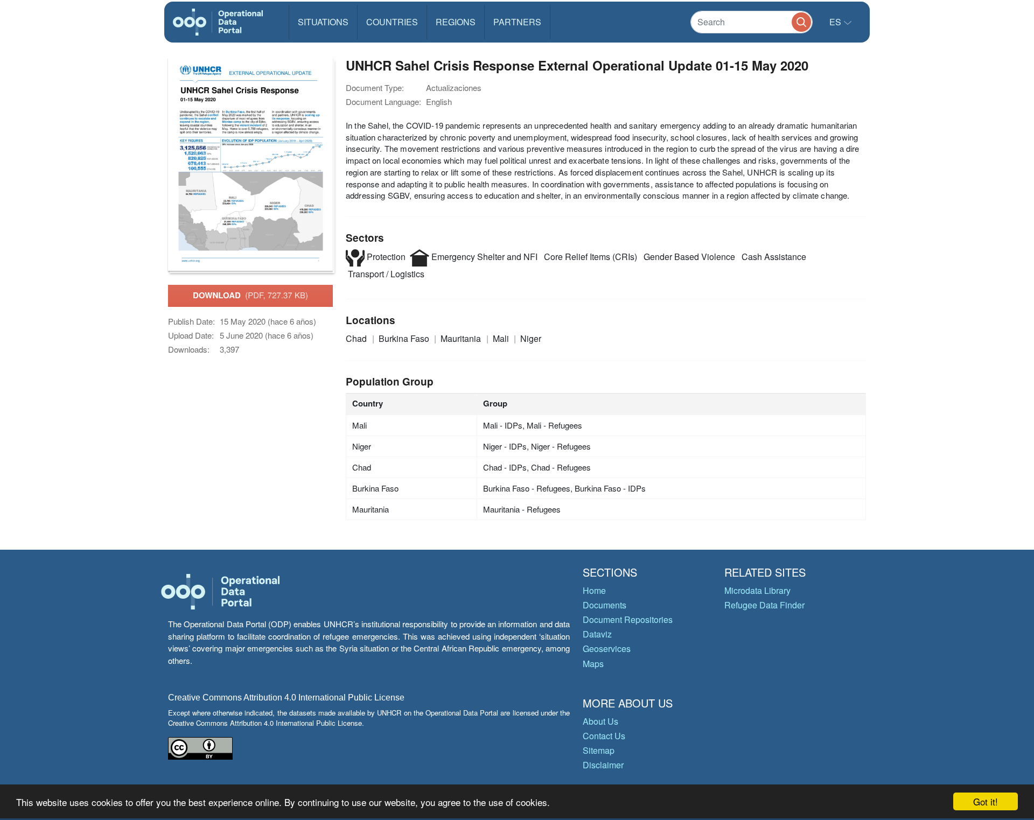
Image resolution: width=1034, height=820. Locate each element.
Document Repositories (628, 619)
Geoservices (607, 648)
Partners (517, 22)
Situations (323, 22)
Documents (604, 605)
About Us (600, 721)
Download (250, 295)
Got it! (985, 801)
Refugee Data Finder (764, 605)
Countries (392, 22)
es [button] (836, 22)
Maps (593, 663)
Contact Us (604, 736)
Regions (456, 22)
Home (594, 590)
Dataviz (597, 634)
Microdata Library (757, 590)
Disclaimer (603, 765)
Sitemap (598, 750)
